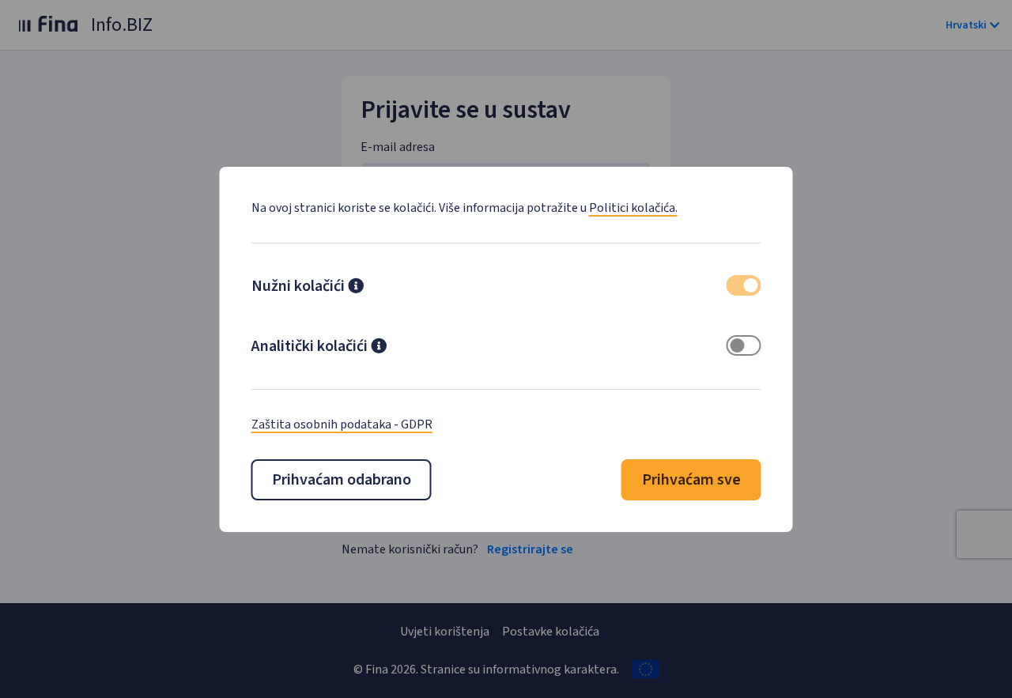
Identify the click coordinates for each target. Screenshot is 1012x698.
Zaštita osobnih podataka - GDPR (341, 424)
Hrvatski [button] (966, 25)
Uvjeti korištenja (444, 631)
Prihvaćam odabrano (341, 480)
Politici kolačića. (633, 208)
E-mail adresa (398, 147)
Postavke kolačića (550, 631)
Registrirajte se (530, 549)
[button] (356, 287)
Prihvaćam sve (691, 480)
